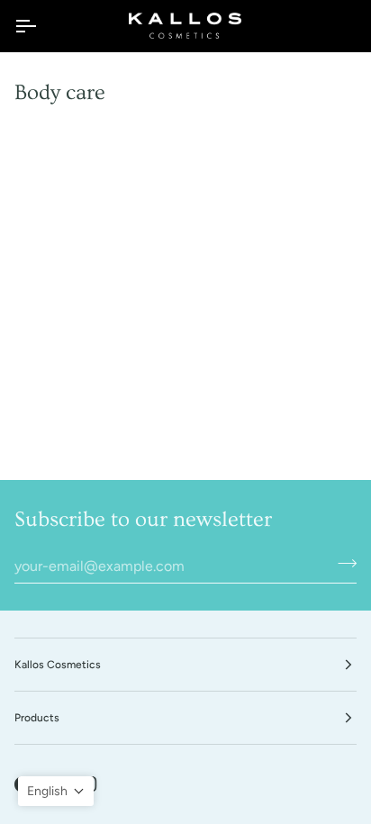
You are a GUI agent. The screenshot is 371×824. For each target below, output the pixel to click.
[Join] (342, 563)
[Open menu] (41, 25)
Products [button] (36, 717)
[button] (56, 791)
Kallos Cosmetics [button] (57, 664)
